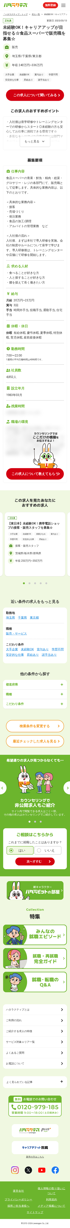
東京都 (34, 617)
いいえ (50, 850)
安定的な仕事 (15, 655)
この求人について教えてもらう (35, 474)
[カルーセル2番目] (29, 583)
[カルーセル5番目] (46, 583)
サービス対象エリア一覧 (20, 1041)
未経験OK (27, 649)
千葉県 (22, 617)
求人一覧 (36, 14)
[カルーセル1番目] (24, 583)
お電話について (15, 1063)
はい (21, 850)
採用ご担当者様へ (18, 1205)
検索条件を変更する (35, 726)
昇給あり (33, 655)
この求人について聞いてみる (35, 95)
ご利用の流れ (14, 1020)
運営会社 (18, 1190)
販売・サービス (16, 633)
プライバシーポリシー (18, 1199)
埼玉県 (10, 617)
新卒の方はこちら (35, 1156)
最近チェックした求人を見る (35, 741)
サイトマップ (35, 1212)
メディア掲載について (51, 1205)
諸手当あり (49, 655)
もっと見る (31, 141)
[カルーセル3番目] (35, 583)
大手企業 (12, 649)
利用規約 (51, 1199)
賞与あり (43, 649)
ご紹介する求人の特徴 (19, 1031)
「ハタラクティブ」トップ (15, 14)
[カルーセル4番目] (41, 583)
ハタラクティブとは (17, 1009)
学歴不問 (58, 649)
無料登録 (50, 5)
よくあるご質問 (15, 1052)
